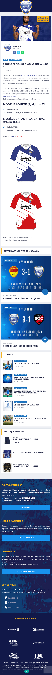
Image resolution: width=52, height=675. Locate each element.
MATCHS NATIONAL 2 (26, 538)
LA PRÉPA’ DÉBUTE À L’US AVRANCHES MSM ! (31, 419)
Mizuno (15, 437)
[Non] (49, 667)
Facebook (13, 598)
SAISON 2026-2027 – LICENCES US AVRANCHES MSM (29, 378)
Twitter (12, 603)
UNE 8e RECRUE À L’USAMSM (26, 364)
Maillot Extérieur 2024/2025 (25, 466)
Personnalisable (23, 451)
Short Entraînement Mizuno (25, 439)
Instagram (13, 608)
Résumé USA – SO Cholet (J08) (20, 346)
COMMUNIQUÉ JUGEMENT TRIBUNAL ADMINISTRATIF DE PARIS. (30, 392)
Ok (27, 671)
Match (15, 451)
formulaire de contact (10, 96)
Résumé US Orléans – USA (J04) (21, 298)
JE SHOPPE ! (26, 507)
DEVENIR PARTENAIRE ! (26, 571)
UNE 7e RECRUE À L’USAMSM (26, 405)
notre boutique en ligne (29, 75)
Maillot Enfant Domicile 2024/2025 (28, 452)
